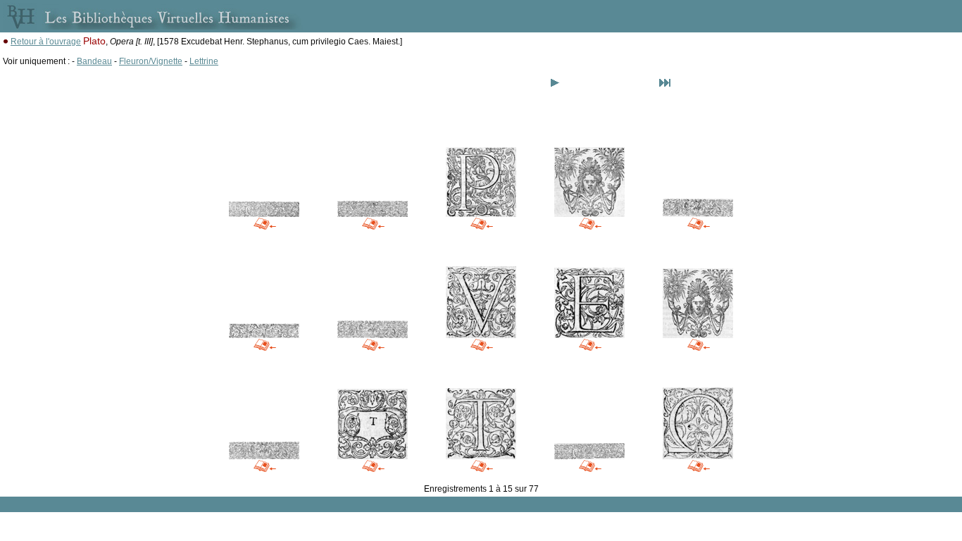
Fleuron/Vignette (150, 61)
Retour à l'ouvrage (46, 41)
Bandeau (94, 61)
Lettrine (203, 61)
